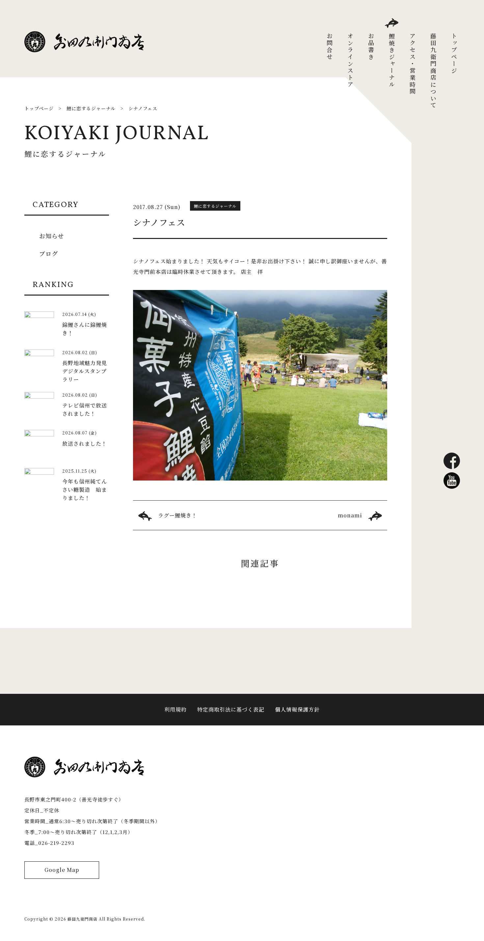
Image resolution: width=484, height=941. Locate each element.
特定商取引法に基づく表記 (230, 709)
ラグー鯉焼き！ (177, 515)
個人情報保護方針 (297, 709)
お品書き (371, 47)
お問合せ (329, 47)
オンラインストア (350, 60)
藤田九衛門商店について (433, 71)
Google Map (61, 870)
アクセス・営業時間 (412, 64)
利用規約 (175, 709)
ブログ (48, 253)
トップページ (454, 53)
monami (350, 515)
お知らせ (51, 235)
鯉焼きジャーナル (392, 60)
